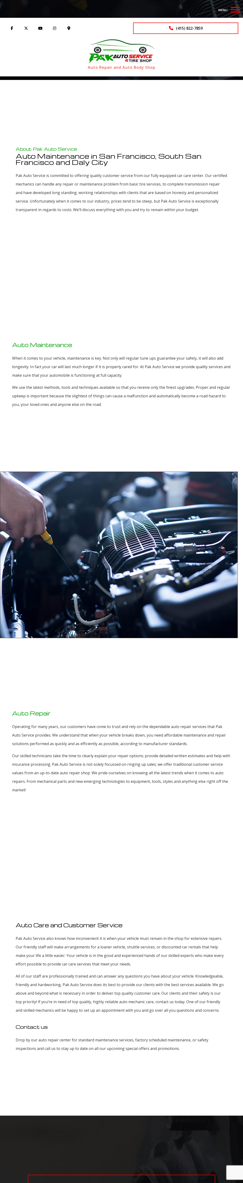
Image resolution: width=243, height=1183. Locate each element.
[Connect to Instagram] (54, 28)
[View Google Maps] (69, 28)
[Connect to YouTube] (40, 28)
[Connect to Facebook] (12, 28)
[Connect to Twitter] (26, 28)
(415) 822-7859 (189, 28)
